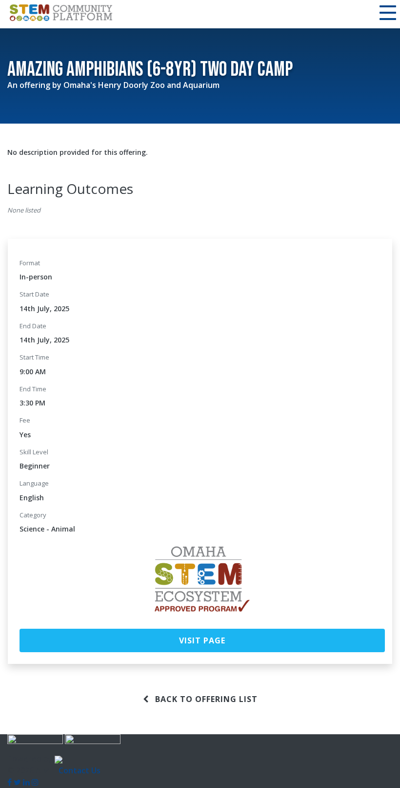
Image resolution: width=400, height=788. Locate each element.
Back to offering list (205, 699)
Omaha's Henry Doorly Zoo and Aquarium (141, 85)
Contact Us (79, 770)
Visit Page (202, 640)
